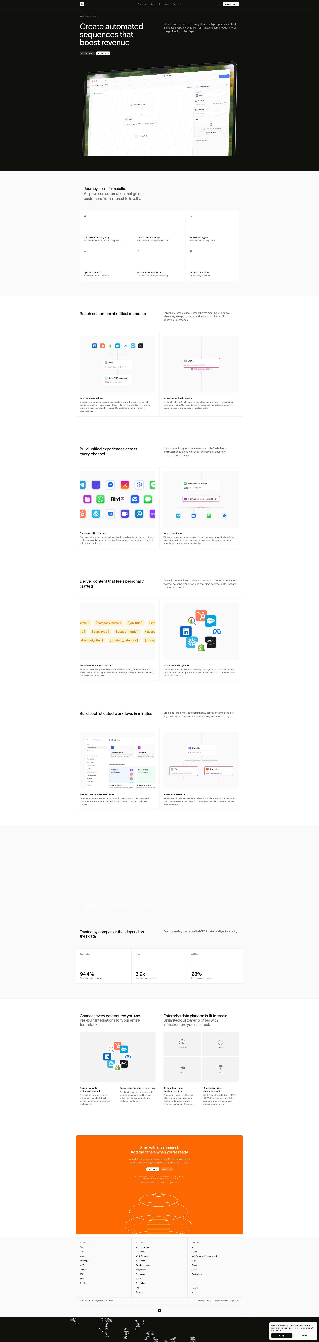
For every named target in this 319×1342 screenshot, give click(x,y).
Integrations (141, 1270)
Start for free (103, 53)
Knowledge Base (143, 1265)
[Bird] (82, 4)
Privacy (194, 1270)
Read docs (166, 1169)
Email (82, 1247)
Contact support (220, 1301)
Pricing (152, 4)
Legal (194, 1261)
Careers (139, 1292)
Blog (137, 1288)
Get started (153, 1169)
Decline (304, 1336)
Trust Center (197, 1274)
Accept (282, 1336)
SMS (81, 1252)
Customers (140, 1274)
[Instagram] (200, 1292)
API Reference (142, 1256)
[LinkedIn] (197, 1292)
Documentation (142, 1247)
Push (82, 1279)
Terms (194, 1265)
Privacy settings (204, 1301)
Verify (82, 1265)
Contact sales (231, 4)
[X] (193, 1292)
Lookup (83, 1270)
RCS (81, 1274)
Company (177, 4)
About (194, 1247)
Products (142, 4)
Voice (82, 1256)
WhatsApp (84, 1261)
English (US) (234, 1301)
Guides (139, 1279)
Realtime (83, 1283)
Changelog (140, 1283)
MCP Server (140, 1261)
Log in (217, 4)
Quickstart (140, 1252)
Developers (164, 4)
